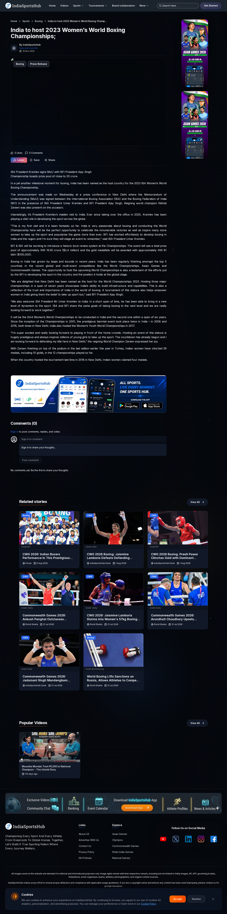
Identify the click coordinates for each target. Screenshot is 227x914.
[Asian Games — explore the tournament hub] (194, 53)
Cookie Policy (148, 903)
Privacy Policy (86, 852)
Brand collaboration (123, 5)
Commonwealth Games (125, 846)
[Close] (213, 899)
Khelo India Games (122, 852)
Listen (20, 160)
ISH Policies (85, 858)
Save (37, 160)
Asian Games (119, 834)
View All (195, 502)
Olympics (117, 840)
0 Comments (36, 152)
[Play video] (50, 747)
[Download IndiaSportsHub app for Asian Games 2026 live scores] (194, 125)
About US (84, 834)
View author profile (28, 48)
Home (52, 5)
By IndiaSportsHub (30, 44)
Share (51, 160)
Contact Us (85, 846)
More (143, 5)
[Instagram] (201, 839)
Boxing (39, 21)
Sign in (15, 431)
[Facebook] (214, 839)
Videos (64, 5)
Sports (77, 5)
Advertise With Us (89, 840)
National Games (121, 858)
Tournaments (96, 5)
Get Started (211, 5)
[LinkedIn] (188, 839)
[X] (176, 839)
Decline (196, 899)
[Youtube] (163, 839)
